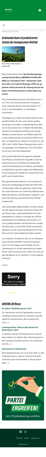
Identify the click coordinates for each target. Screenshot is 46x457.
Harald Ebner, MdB (10, 31)
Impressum (35, 438)
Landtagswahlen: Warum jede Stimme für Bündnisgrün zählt (20, 328)
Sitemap (19, 438)
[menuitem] (19, 438)
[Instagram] (25, 432)
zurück (5, 265)
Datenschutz (23, 444)
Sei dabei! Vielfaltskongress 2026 (17, 308)
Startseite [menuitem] (10, 438)
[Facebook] (20, 432)
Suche (26, 438)
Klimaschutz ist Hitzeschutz (14, 349)
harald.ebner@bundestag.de (32, 453)
